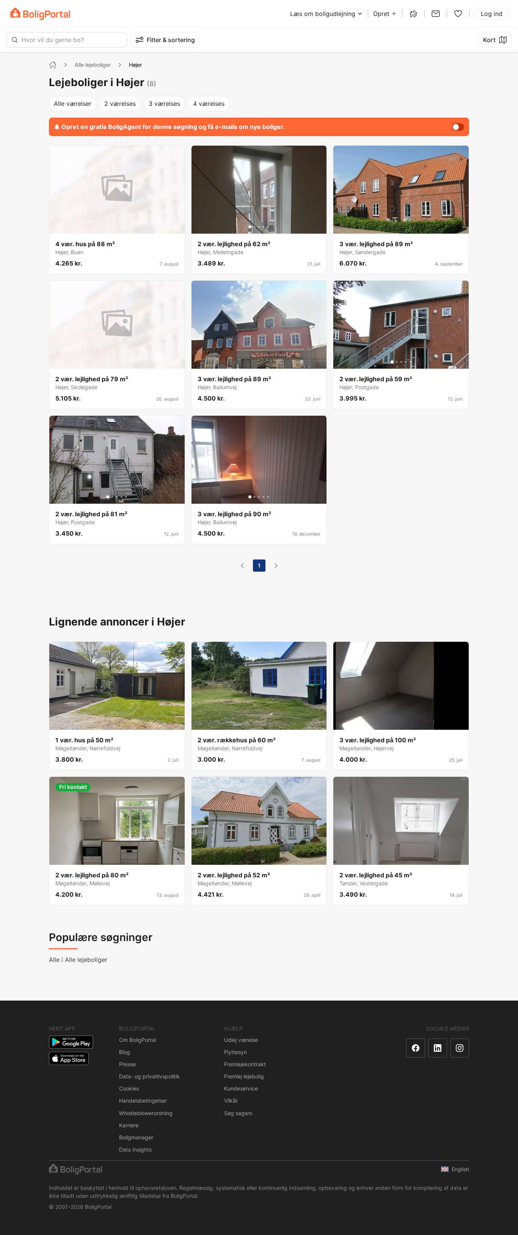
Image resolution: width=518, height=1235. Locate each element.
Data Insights (135, 1149)
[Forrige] (242, 565)
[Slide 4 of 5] (263, 227)
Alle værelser (72, 103)
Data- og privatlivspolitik (149, 1076)
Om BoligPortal (137, 1040)
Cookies (129, 1088)
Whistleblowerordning (146, 1113)
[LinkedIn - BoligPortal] (437, 1048)
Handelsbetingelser (143, 1100)
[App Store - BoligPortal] (69, 1058)
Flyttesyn (235, 1052)
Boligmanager (136, 1137)
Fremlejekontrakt (245, 1064)
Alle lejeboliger (93, 64)
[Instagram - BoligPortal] (459, 1048)
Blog (124, 1052)
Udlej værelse (241, 1040)
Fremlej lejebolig (244, 1076)
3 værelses (164, 103)
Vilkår (231, 1100)
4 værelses (208, 103)
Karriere (128, 1125)
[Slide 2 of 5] (254, 227)
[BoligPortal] (40, 14)
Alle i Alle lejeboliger (78, 959)
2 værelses (120, 103)
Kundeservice (241, 1088)
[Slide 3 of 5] (259, 227)
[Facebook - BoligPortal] (415, 1048)
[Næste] (276, 565)
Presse (127, 1064)
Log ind (491, 13)
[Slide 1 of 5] (250, 227)
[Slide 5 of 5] (268, 227)
